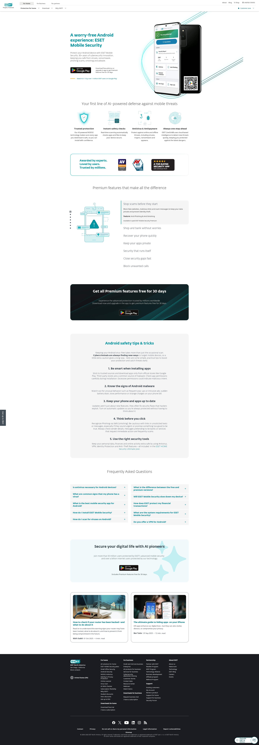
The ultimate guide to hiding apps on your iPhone (159, 622)
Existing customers (152, 687)
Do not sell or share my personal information (119, 729)
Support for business (153, 698)
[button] (3, 418)
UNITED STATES (249, 3)
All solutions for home (108, 664)
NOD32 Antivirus (107, 674)
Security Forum (151, 700)
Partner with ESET (152, 664)
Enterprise (127, 666)
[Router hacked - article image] (99, 619)
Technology (173, 669)
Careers (171, 674)
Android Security (106, 672)
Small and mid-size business (133, 664)
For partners (55, 3)
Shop (237, 3)
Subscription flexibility (108, 689)
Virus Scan (104, 684)
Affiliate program (152, 677)
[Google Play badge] (80, 74)
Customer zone (245, 8)
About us (172, 664)
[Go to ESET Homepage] (8, 6)
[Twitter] (120, 724)
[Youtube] (126, 724)
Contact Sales (128, 681)
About (224, 3)
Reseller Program (152, 666)
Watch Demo (127, 689)
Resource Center (129, 684)
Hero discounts (106, 697)
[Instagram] (139, 724)
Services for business (130, 672)
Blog (230, 3)
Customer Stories (129, 679)
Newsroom (173, 666)
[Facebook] (114, 724)
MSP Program (151, 669)
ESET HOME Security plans (110, 666)
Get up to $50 (105, 699)
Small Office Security (108, 669)
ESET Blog (172, 672)
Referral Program (152, 679)
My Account (150, 690)
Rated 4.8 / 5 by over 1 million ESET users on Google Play (97, 78)
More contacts (75, 670)
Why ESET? (59, 8)
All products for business (132, 669)
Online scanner (106, 681)
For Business (41, 3)
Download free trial (107, 707)
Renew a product (152, 693)
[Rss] (145, 724)
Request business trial (131, 697)
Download (45, 8)
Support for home (152, 695)
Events (171, 677)
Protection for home (28, 8)
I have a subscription (108, 710)
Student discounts (107, 694)
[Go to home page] (75, 661)
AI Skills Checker (106, 686)
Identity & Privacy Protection (107, 678)
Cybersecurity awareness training (130, 675)
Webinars (126, 686)
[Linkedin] (133, 724)
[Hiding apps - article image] (160, 619)
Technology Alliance (153, 672)
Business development (154, 674)
